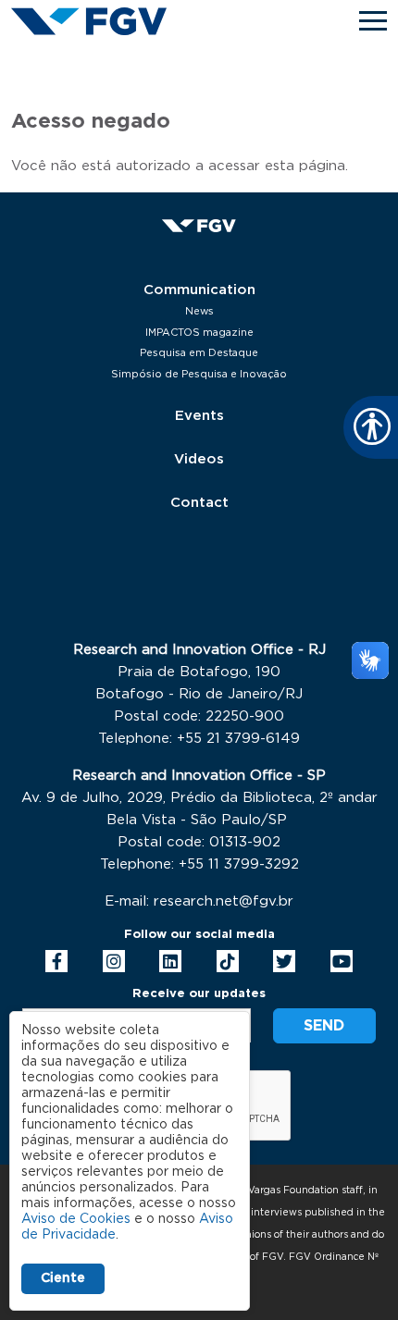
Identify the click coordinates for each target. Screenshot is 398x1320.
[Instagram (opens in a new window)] (114, 961)
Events (199, 416)
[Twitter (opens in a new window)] (284, 961)
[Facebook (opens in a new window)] (56, 961)
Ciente (63, 1278)
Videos (199, 459)
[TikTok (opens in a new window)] (228, 961)
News (199, 311)
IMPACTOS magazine (199, 332)
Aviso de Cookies (76, 1219)
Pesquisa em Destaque (199, 353)
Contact (199, 503)
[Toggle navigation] (373, 21)
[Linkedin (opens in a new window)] (170, 961)
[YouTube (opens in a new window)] (341, 961)
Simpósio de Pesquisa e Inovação (199, 374)
